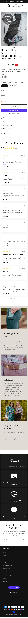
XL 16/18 (5, 85)
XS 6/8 (5, 83)
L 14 (22, 83)
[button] (1, 5)
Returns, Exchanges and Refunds (10, 575)
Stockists (5, 578)
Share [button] (4, 133)
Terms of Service (6, 568)
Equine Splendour (11, 614)
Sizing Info (5, 562)
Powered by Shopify (18, 614)
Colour (2, 74)
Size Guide (3, 91)
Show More (5, 164)
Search (4, 552)
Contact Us (5, 558)
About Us (5, 555)
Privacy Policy (6, 571)
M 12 (17, 83)
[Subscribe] (23, 539)
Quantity (3, 95)
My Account (5, 581)
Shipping (7, 66)
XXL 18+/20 (13, 85)
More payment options (14, 113)
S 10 (11, 83)
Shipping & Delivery (7, 565)
